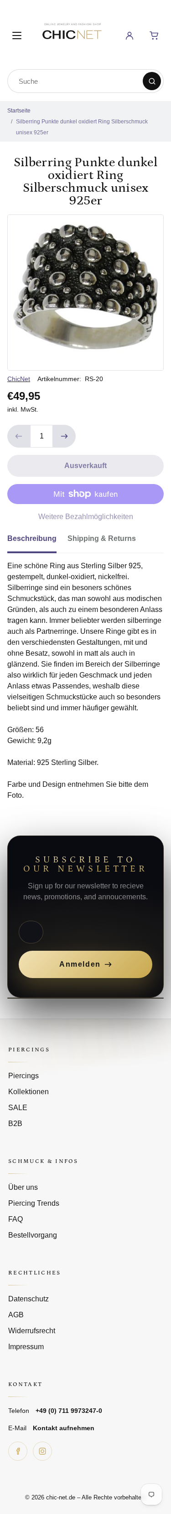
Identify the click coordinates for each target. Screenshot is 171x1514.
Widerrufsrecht (31, 1331)
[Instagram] (42, 1451)
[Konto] (129, 35)
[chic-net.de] (71, 34)
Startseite (19, 110)
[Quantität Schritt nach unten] (18, 436)
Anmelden (80, 964)
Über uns (23, 1187)
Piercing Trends (33, 1203)
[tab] (37, 541)
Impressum (26, 1347)
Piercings (23, 1076)
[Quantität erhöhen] (64, 436)
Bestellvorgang (32, 1235)
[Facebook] (17, 1451)
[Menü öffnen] (16, 35)
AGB (16, 1315)
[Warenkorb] (154, 35)
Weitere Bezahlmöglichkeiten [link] (85, 516)
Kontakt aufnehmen (63, 1428)
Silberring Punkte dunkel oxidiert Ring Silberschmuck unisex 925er (82, 127)
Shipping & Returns (101, 538)
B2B (15, 1123)
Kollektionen (28, 1092)
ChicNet (18, 378)
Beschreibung (32, 538)
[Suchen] (152, 81)
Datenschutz (28, 1299)
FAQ (15, 1219)
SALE (17, 1107)
